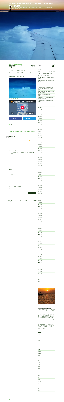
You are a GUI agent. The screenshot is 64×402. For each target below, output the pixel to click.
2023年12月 (40, 152)
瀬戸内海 (39, 381)
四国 (39, 358)
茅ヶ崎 (39, 388)
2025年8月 (40, 120)
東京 (39, 373)
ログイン (39, 279)
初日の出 (39, 353)
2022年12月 (40, 174)
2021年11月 (40, 198)
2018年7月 (40, 273)
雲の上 (11, 124)
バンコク (39, 345)
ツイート (39, 334)
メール (11, 174)
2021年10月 (40, 200)
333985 (43, 92)
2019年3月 (40, 258)
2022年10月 (40, 178)
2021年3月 (40, 213)
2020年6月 (40, 230)
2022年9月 (40, 180)
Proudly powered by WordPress (14, 399)
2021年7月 (40, 206)
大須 (39, 364)
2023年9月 (40, 157)
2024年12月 (40, 131)
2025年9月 (40, 118)
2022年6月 (40, 185)
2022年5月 (40, 187)
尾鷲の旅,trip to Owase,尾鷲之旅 (43, 75)
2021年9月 (40, 202)
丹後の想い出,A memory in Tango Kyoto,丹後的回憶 (46, 71)
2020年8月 (40, 226)
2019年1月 (40, 262)
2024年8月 (40, 137)
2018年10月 (40, 267)
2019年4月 (40, 256)
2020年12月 (40, 219)
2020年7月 (40, 228)
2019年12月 (40, 241)
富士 (39, 368)
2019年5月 (40, 254)
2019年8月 (40, 249)
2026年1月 (40, 114)
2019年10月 (40, 245)
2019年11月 (40, 243)
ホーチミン (40, 349)
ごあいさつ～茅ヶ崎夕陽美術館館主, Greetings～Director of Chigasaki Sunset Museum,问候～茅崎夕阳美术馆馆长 (46, 307)
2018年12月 (40, 264)
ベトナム (39, 347)
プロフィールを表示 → (42, 328)
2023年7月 (40, 161)
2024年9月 (40, 135)
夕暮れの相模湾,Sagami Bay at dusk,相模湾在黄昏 (46, 87)
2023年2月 (40, 170)
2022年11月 (40, 176)
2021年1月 (40, 217)
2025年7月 (40, 122)
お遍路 (39, 340)
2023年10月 (40, 155)
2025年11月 (40, 116)
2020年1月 (40, 239)
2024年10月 (40, 133)
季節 (39, 366)
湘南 (39, 379)
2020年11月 (40, 221)
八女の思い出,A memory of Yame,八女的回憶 (45, 73)
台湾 (39, 355)
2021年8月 (40, 204)
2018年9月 (40, 269)
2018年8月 (40, 271)
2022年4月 (40, 189)
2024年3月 (40, 146)
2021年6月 (40, 208)
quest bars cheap (12, 136)
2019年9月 (40, 247)
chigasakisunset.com (18, 64)
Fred (40, 101)
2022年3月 (40, 191)
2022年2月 (40, 193)
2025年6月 (40, 124)
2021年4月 (40, 211)
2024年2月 (40, 148)
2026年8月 (40, 107)
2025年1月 (40, 129)
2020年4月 (40, 234)
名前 (10, 169)
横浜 (39, 375)
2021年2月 (40, 215)
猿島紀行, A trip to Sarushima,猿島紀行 (44, 94)
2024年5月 (40, 142)
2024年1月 (40, 150)
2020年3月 (40, 236)
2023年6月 (40, 163)
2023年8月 (40, 159)
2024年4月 (40, 144)
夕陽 (39, 362)
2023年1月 (40, 172)
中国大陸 (39, 351)
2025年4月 (40, 127)
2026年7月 (40, 109)
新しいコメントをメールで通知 (15, 186)
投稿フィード (40, 281)
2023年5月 (40, 165)
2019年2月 (40, 260)
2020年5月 (40, 232)
